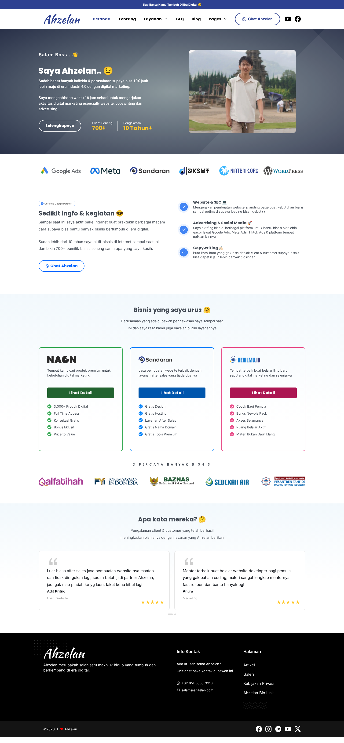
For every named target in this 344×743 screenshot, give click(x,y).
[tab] (170, 614)
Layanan (153, 19)
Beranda (101, 19)
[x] (298, 729)
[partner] (57, 203)
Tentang (127, 19)
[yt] (288, 19)
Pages (215, 19)
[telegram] (278, 729)
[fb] (298, 19)
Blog (196, 19)
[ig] (268, 729)
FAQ (180, 19)
